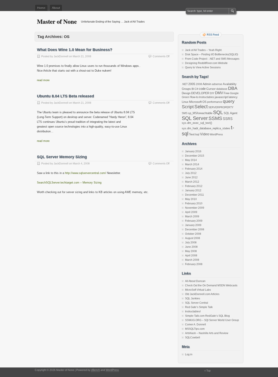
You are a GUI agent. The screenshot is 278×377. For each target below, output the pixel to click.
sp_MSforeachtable (200, 113)
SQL (218, 112)
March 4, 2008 (81, 163)
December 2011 (194, 194)
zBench (95, 370)
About (56, 8)
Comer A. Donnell (195, 324)
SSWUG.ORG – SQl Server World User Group (212, 320)
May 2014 (191, 160)
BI (193, 88)
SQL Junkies (192, 298)
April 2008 (191, 255)
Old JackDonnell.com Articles (202, 294)
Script (188, 106)
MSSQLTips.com (195, 328)
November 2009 (194, 207)
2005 (191, 84)
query (229, 101)
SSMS (215, 118)
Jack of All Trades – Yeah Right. (203, 50)
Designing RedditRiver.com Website (206, 63)
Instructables (206, 97)
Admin (207, 84)
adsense (217, 84)
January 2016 (193, 151)
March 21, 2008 (82, 56)
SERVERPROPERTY (220, 107)
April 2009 (191, 212)
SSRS (228, 119)
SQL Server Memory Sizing (62, 157)
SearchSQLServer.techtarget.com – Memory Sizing (69, 182)
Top (208, 370)
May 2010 (191, 199)
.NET (185, 84)
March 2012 (192, 181)
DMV (219, 93)
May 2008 (191, 251)
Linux (185, 101)
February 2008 (193, 264)
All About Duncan (195, 281)
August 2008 (192, 238)
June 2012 (191, 177)
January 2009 (193, 225)
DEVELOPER (200, 93)
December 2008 (194, 229)
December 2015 (194, 155)
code (202, 88)
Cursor (211, 88)
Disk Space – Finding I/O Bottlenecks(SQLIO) (211, 54)
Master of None (57, 21)
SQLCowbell (192, 337)
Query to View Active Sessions (203, 67)
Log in (188, 354)
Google (234, 93)
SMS (184, 113)
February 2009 (193, 220)
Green (185, 97)
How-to (194, 97)
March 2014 (192, 164)
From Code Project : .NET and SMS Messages (212, 58)
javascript (221, 97)
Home (41, 8)
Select (201, 106)
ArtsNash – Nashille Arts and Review (206, 333)
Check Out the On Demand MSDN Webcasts (211, 285)
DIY (212, 93)
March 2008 (192, 259)
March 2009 (192, 216)
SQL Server (195, 118)
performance (214, 101)
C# (196, 88)
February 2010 (193, 203)
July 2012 (191, 173)
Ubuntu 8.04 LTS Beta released (65, 96)
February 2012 (193, 186)
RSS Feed (213, 34)
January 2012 (193, 190)
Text (192, 134)
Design (186, 93)
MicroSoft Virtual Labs (198, 289)
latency (233, 97)
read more (43, 80)
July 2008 (191, 242)
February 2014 (193, 168)
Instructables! (193, 311)
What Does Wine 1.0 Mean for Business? (74, 50)
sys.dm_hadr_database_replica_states (206, 128)
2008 (199, 84)
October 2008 (193, 233)
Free (226, 93)
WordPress (216, 134)
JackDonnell (61, 56)
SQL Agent (230, 113)
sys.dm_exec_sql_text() (197, 123)
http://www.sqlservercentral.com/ (85, 173)
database (221, 88)
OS (204, 101)
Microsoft (195, 101)
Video (204, 134)
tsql (197, 134)
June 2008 (191, 246)
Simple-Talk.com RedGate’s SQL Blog (207, 315)
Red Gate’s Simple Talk (199, 307)
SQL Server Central (196, 302)
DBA (232, 88)
